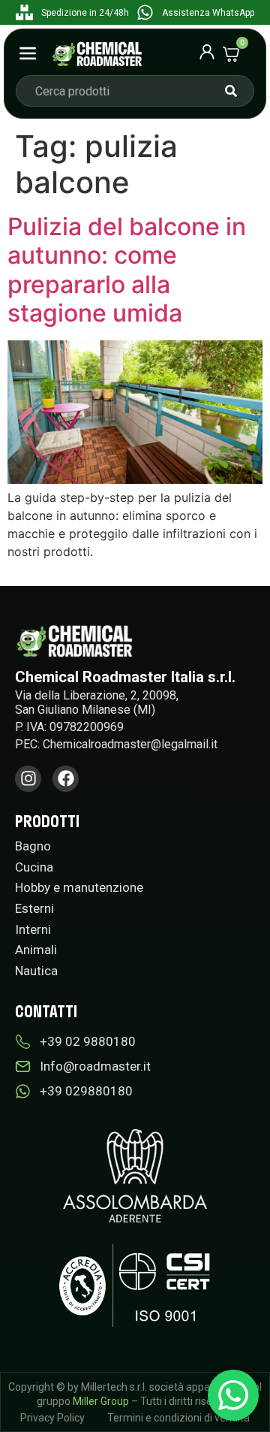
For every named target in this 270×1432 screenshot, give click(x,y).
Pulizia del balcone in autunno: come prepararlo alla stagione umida (127, 270)
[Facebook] (65, 779)
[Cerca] (231, 91)
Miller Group (101, 1401)
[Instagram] (28, 779)
